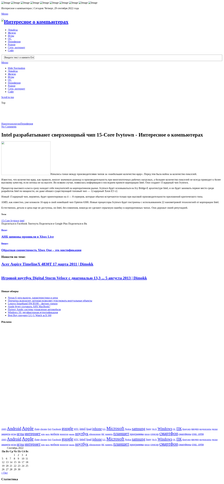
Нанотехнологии (10, 123)
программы (137, 434)
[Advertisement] (80, 114)
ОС (10, 38)
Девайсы (13, 29)
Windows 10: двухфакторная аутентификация (33, 312)
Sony (148, 429)
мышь (71, 434)
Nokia (128, 429)
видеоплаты (205, 429)
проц (147, 434)
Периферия (14, 41)
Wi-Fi (154, 429)
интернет (33, 433)
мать (47, 434)
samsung (138, 428)
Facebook (56, 429)
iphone (97, 429)
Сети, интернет (16, 47)
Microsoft (115, 428)
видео (195, 429)
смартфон (168, 433)
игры (20, 434)
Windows (165, 428)
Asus (37, 429)
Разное (11, 44)
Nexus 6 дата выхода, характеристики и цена (33, 297)
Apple (28, 428)
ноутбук (81, 434)
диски (215, 429)
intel (22, 220)
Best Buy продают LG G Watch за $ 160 (29, 315)
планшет (121, 433)
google (67, 428)
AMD (3, 429)
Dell (49, 429)
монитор (64, 434)
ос (102, 434)
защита (5, 434)
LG (104, 429)
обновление (95, 434)
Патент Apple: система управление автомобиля (34, 309)
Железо (12, 32)
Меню (4, 13)
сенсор (154, 434)
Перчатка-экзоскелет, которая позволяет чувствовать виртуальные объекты (50, 300)
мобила (54, 434)
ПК (179, 428)
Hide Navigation (16, 68)
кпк (43, 434)
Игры (11, 35)
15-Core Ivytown (10, 220)
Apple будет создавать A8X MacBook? (29, 306)
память (109, 434)
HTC (76, 429)
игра (13, 434)
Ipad (89, 429)
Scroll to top (7, 97)
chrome (43, 429)
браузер (186, 429)
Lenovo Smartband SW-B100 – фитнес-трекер (33, 303)
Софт (11, 50)
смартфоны (185, 434)
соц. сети (198, 434)
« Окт (4, 472)
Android (14, 428)
